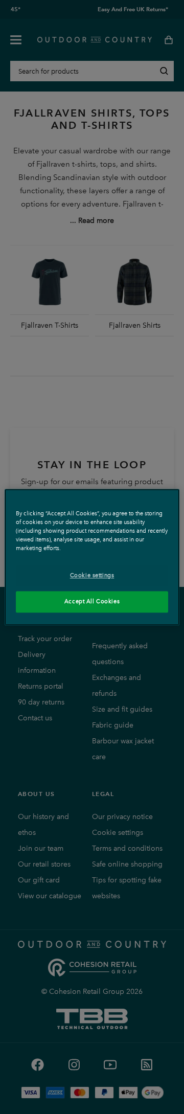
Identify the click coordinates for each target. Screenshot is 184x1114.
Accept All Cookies (92, 601)
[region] (92, 557)
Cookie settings (92, 575)
